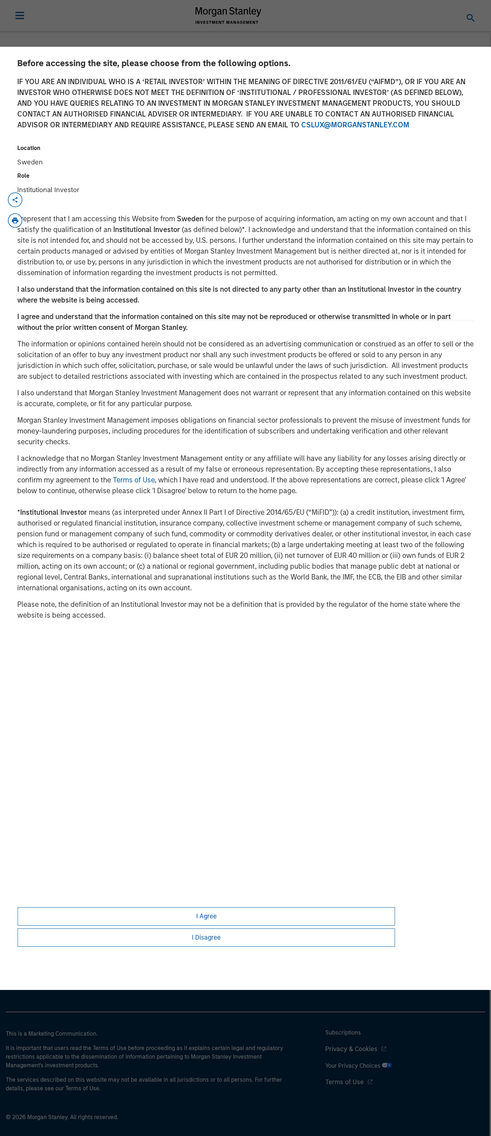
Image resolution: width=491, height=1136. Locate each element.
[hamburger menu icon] (19, 15)
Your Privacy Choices (353, 1065)
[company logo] (229, 15)
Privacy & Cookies (351, 1049)
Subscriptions (343, 1032)
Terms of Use (134, 480)
